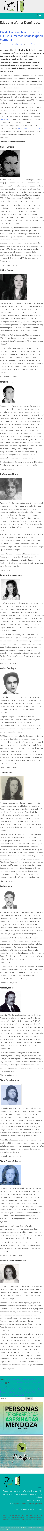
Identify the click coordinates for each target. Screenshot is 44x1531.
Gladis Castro (12, 1386)
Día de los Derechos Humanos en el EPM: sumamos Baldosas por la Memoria (22, 36)
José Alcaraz (35, 1386)
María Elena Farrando (28, 1389)
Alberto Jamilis (29, 1383)
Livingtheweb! (4, 1529)
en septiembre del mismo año (30, 129)
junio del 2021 (6, 119)
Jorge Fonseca (24, 1386)
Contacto (39, 1488)
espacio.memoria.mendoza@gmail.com (28, 1504)
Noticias (11, 1380)
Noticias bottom (22, 1380)
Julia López (30, 44)
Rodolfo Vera (25, 1392)
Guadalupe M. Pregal (21, 1527)
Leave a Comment (16, 1395)
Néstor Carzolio (13, 1392)
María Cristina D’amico (9, 1389)
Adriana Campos (16, 1383)
